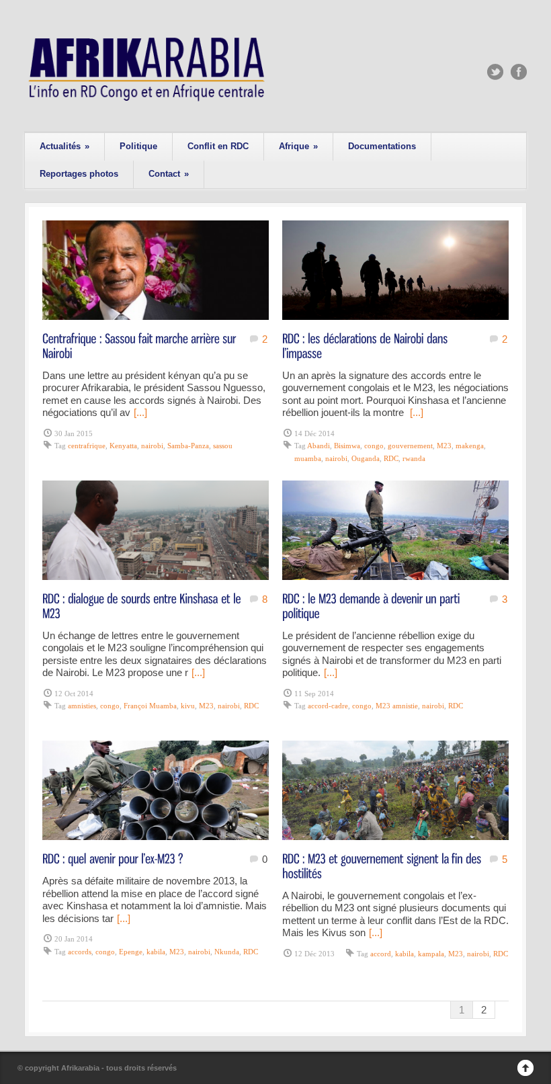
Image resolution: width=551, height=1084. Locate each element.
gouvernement (410, 446)
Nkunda (226, 952)
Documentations (382, 146)
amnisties (82, 706)
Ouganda (365, 458)
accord (380, 954)
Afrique (298, 146)
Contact (169, 174)
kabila (155, 952)
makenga (470, 446)
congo (374, 446)
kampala (431, 954)
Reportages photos (79, 174)
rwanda (413, 458)
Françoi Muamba (150, 706)
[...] (140, 412)
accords (79, 952)
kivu (188, 706)
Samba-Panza (188, 446)
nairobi (152, 446)
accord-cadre (328, 706)
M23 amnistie (397, 706)
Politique (138, 146)
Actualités (64, 146)
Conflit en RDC (218, 146)
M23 (444, 446)
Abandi (318, 446)
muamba (307, 458)
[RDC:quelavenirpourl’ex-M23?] (112, 858)
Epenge (130, 952)
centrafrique (86, 446)
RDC (391, 458)
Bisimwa (347, 446)
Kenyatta (123, 446)
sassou (222, 446)
